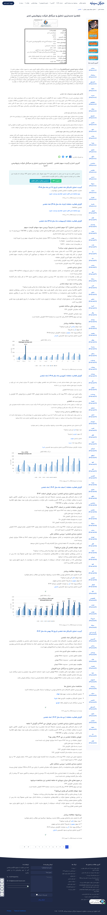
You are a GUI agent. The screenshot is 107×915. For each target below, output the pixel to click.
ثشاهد (93, 409)
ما (93, 253)
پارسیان (93, 225)
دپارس (93, 721)
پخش (93, 69)
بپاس (93, 266)
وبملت (93, 368)
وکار (93, 314)
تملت (93, 606)
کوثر (93, 219)
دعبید (93, 96)
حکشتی (92, 164)
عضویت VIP (56, 181)
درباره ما (21, 3)
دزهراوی (93, 103)
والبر (93, 660)
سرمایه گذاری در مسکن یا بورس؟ (92, 897)
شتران (56, 586)
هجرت (93, 667)
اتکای (93, 293)
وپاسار (93, 321)
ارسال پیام (42, 900)
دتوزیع (93, 117)
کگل (93, 436)
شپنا (43, 447)
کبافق (93, 456)
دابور (93, 130)
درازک (93, 110)
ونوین (93, 334)
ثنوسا (93, 402)
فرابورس (93, 599)
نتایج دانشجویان (44, 3)
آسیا (93, 307)
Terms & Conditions (20, 911)
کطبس (93, 477)
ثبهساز (93, 422)
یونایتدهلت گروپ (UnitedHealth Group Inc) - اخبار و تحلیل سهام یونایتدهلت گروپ (89, 886)
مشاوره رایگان (82, 3)
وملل (93, 341)
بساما (93, 280)
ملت (93, 246)
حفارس (92, 171)
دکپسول (93, 83)
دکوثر (93, 715)
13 (28, 847)
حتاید (92, 191)
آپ (75, 329)
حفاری (92, 151)
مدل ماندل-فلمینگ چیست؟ (93, 875)
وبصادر (93, 375)
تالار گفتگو (72, 876)
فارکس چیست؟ (71, 889)
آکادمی (52, 3)
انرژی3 (93, 619)
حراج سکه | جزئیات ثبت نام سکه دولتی (90, 873)
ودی (93, 232)
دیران (93, 694)
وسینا (93, 348)
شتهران (93, 681)
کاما (93, 463)
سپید (70, 443)
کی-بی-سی (93, 633)
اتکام (93, 300)
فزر (93, 470)
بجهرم (72, 438)
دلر (93, 735)
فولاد (57, 694)
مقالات (27, 3)
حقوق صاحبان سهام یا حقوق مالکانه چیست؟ (89, 882)
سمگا (93, 626)
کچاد (93, 443)
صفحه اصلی (101, 9)
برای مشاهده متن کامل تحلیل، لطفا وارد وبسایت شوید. (64, 194)
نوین (93, 239)
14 (24, 847)
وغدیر (73, 326)
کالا (93, 592)
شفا (93, 674)
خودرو (75, 434)
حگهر (92, 157)
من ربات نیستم (42, 895)
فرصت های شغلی (71, 884)
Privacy (9, 911)
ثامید (93, 429)
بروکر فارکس (34, 3)
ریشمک (93, 76)
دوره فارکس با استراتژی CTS (69, 871)
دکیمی (93, 701)
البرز (93, 287)
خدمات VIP (60, 3)
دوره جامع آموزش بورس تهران (68, 873)
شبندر (56, 335)
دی (93, 382)
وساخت (93, 395)
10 (35, 847)
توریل (92, 198)
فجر (73, 577)
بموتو (68, 332)
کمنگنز (93, 450)
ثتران (93, 416)
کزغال (93, 212)
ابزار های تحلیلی (71, 879)
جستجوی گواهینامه (70, 887)
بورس (93, 613)
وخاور (93, 354)
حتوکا (92, 185)
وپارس (93, 327)
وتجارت (93, 361)
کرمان (93, 388)
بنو (93, 273)
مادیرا (92, 205)
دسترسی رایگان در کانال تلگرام (40, 181)
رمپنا (92, 144)
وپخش (93, 653)
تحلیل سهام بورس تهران (89, 9)
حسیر (92, 178)
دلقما (93, 89)
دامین (93, 123)
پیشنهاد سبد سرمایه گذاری (71, 3)
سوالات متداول (71, 881)
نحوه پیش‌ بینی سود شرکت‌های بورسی (90, 894)
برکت (93, 137)
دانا (93, 259)
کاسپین (93, 640)
